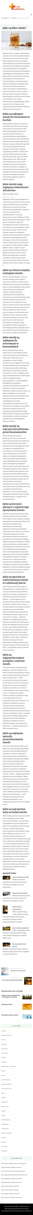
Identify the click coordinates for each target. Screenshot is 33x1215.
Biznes (3, 1031)
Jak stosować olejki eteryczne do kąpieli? (13, 1163)
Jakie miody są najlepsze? (20, 928)
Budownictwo (6, 1035)
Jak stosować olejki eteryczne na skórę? (13, 1171)
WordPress (28, 1211)
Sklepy (3, 1111)
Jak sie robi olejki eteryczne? (10, 1190)
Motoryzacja (5, 1080)
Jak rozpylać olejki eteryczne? (10, 1193)
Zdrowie (4, 1151)
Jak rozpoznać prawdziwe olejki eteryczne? (14, 1175)
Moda (3, 1071)
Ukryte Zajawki (6, 1133)
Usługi (3, 1142)
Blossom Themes (10, 1211)
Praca (3, 1093)
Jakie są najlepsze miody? (20, 877)
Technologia (5, 1120)
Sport (3, 1115)
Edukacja (4, 1048)
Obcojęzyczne (6, 1088)
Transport (5, 1124)
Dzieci (3, 1040)
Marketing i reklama (8, 1066)
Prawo (3, 1097)
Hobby (3, 1057)
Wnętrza (4, 1146)
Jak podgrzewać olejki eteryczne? (11, 1182)
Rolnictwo (5, 1106)
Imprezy (4, 1062)
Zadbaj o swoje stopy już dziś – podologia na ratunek (10, 996)
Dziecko (4, 1044)
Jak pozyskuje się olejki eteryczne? (11, 1178)
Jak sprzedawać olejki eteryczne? (11, 1167)
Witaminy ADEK (6, 1004)
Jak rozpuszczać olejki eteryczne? (11, 1197)
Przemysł (4, 1102)
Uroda (3, 1137)
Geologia (4, 1053)
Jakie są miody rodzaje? (20, 893)
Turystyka (5, 1128)
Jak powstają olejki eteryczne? (10, 1186)
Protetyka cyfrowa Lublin (9, 1015)
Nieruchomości (6, 1084)
